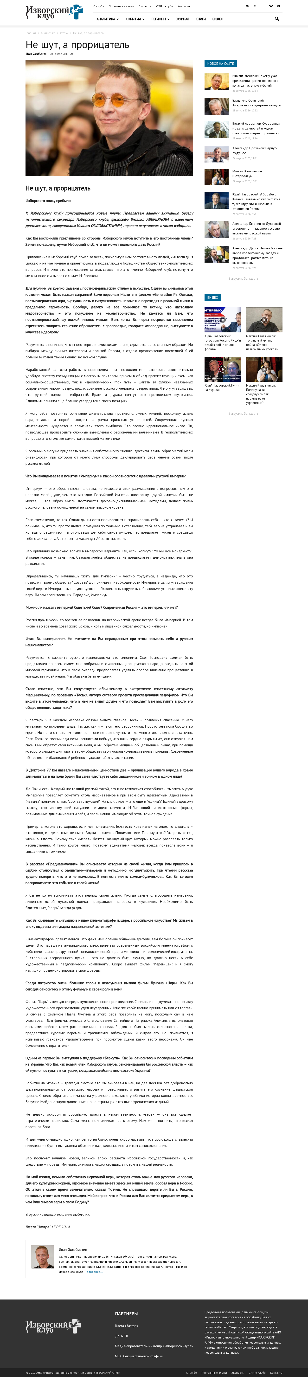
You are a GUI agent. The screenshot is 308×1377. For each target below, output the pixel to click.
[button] (276, 19)
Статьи (64, 33)
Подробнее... (94, 1272)
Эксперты (145, 6)
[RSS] (255, 6)
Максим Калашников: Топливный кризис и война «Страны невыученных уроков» (262, 342)
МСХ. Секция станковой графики (139, 1356)
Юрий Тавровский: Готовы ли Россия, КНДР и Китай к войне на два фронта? (223, 342)
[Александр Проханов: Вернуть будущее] (217, 154)
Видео (217, 19)
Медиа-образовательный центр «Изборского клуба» (154, 1346)
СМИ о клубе (164, 6)
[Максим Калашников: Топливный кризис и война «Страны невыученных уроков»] (264, 319)
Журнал (183, 19)
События (133, 19)
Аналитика (106, 19)
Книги (201, 19)
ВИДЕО (212, 297)
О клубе (98, 6)
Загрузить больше (242, 279)
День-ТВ (121, 1336)
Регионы (159, 19)
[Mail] (247, 6)
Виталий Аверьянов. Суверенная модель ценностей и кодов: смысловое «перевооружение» (256, 128)
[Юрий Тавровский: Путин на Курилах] (223, 369)
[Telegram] (263, 6)
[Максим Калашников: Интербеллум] (217, 177)
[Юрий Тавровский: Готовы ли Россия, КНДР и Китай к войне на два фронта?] (223, 319)
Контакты (184, 6)
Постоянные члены (121, 6)
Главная (31, 33)
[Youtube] (278, 6)
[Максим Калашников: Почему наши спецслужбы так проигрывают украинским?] (264, 369)
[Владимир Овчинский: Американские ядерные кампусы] (217, 106)
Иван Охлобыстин (36, 53)
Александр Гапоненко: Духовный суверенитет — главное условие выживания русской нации (256, 228)
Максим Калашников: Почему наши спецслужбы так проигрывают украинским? (261, 394)
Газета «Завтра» (126, 1326)
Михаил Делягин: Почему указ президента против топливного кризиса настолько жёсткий (255, 81)
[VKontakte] (271, 6)
